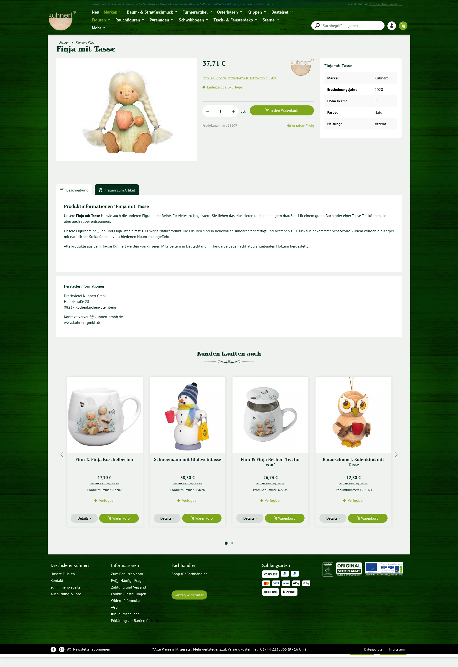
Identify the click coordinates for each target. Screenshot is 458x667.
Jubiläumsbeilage (125, 613)
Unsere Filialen (63, 573)
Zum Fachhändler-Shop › (385, 4)
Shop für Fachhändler (189, 573)
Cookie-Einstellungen (128, 593)
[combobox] (348, 25)
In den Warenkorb (283, 110)
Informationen (125, 565)
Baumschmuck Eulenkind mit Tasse (353, 462)
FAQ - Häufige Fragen (128, 580)
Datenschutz (373, 649)
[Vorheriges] (61, 454)
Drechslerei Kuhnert (70, 565)
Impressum (397, 649)
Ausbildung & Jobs (66, 593)
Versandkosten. (240, 649)
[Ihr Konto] (393, 26)
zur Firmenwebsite (65, 587)
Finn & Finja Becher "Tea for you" (270, 462)
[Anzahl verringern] (207, 111)
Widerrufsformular (126, 600)
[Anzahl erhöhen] (234, 111)
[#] (53, 649)
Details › (84, 518)
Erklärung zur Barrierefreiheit (134, 620)
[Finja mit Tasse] (126, 109)
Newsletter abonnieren (91, 649)
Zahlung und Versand (128, 587)
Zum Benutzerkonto (127, 573)
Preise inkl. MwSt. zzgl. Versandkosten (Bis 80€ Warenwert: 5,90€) (239, 78)
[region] (126, 111)
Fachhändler (183, 565)
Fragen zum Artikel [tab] (119, 190)
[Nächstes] (396, 454)
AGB (114, 607)
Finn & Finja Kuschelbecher (104, 459)
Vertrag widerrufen (189, 595)
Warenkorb (120, 518)
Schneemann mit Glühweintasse (187, 459)
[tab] (74, 189)
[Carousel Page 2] (232, 543)
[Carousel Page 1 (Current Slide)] (226, 543)
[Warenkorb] (403, 26)
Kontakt (57, 580)
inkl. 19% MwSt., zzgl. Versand (104, 483)
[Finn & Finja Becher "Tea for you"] (270, 415)
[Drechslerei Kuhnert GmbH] (302, 61)
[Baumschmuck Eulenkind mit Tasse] (353, 415)
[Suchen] (317, 25)
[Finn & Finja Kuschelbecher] (105, 415)
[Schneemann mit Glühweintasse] (187, 415)
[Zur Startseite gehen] (62, 21)
